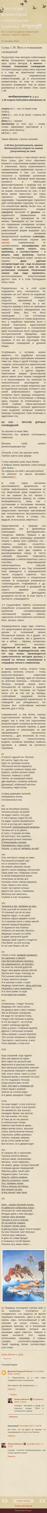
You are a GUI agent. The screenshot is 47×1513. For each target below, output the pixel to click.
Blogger (28, 1510)
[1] (14, 477)
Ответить (11, 1389)
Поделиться (7, 1359)
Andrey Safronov (21, 1399)
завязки (5, 242)
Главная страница (23, 1501)
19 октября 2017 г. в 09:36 (30, 1426)
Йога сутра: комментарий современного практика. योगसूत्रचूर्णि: (22, 17)
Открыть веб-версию (23, 1506)
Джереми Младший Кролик (20, 1371)
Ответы (14, 1395)
